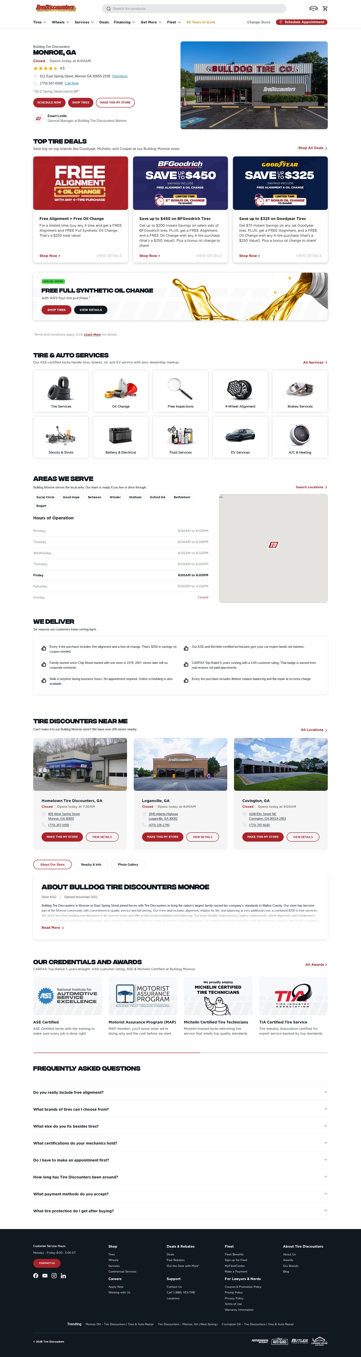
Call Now (72, 83)
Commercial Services (122, 1271)
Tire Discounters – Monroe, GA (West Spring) (188, 1324)
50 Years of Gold (200, 22)
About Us (289, 1254)
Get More (149, 22)
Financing (122, 22)
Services (82, 22)
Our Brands (290, 1266)
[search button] (106, 9)
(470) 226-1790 (159, 825)
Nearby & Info (91, 864)
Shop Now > (49, 256)
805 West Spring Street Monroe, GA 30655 (64, 816)
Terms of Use (233, 1304)
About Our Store (52, 864)
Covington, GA (256, 800)
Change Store (259, 22)
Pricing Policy (234, 1292)
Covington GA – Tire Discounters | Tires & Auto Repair (258, 1324)
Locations (173, 1298)
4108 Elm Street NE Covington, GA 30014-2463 (267, 816)
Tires (37, 22)
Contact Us (47, 1263)
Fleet (171, 22)
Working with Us (119, 1292)
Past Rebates (175, 1260)
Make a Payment (236, 1271)
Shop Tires (56, 310)
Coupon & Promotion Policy (243, 1286)
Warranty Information (239, 1309)
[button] (313, 8)
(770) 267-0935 (58, 825)
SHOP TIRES (80, 102)
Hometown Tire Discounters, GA (72, 800)
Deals (104, 22)
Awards (288, 1260)
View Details (109, 256)
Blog (286, 1271)
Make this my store (62, 836)
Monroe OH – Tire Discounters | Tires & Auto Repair (120, 1324)
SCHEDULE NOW (49, 102)
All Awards (314, 965)
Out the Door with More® (183, 1266)
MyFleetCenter (235, 1266)
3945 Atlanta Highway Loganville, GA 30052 (163, 816)
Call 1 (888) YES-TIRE (181, 1292)
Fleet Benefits (234, 1254)
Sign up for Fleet (236, 1260)
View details (102, 836)
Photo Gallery (128, 864)
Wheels (58, 22)
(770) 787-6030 (259, 825)
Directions (119, 76)
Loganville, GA (156, 800)
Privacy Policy (234, 1298)
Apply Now (115, 1286)
